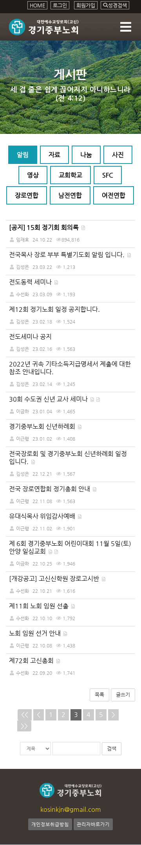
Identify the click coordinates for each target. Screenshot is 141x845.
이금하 (22, 411)
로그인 (60, 5)
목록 (99, 694)
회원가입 (85, 5)
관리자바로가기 (93, 824)
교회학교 (70, 175)
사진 (118, 154)
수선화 (22, 294)
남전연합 (70, 195)
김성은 (22, 267)
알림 (23, 154)
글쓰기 (123, 694)
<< (24, 714)
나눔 (86, 154)
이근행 (22, 438)
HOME (37, 5)
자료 (54, 154)
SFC (107, 175)
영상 (33, 175)
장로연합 (26, 195)
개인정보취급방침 (50, 824)
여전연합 (113, 195)
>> (24, 725)
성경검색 (117, 5)
